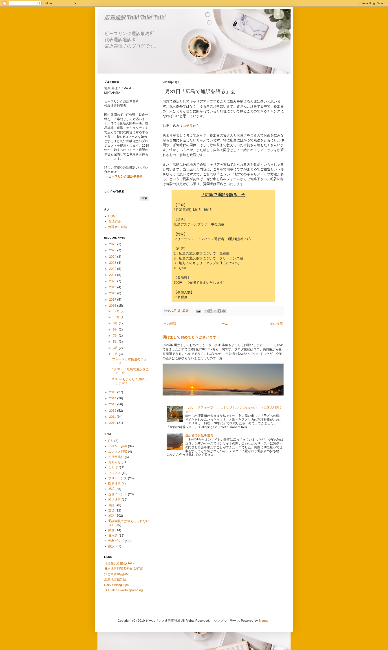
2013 (113, 404)
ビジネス (114, 473)
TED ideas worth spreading (123, 590)
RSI (110, 440)
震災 (111, 510)
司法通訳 (114, 499)
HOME (113, 216)
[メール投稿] (198, 310)
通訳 (111, 515)
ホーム (223, 323)
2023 (113, 262)
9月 (116, 323)
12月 (117, 311)
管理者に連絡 (117, 227)
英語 (111, 489)
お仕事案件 (116, 457)
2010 (113, 422)
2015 (113, 392)
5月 (116, 341)
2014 (113, 398)
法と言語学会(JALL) (118, 574)
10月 (117, 317)
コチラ (188, 125)
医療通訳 (114, 483)
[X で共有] (215, 311)
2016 (113, 305)
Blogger (264, 620)
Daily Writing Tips (116, 585)
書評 (111, 505)
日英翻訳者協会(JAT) (119, 563)
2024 (113, 256)
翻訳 (111, 546)
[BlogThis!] (210, 311)
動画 (111, 530)
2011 (113, 416)
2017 (113, 299)
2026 (113, 244)
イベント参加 (117, 446)
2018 (113, 293)
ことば (113, 467)
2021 (113, 275)
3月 (116, 348)
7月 (116, 335)
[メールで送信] (206, 311)
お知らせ (114, 462)
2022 (113, 268)
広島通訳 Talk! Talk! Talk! (134, 17)
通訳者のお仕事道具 (199, 435)
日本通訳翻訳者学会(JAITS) (123, 568)
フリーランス (117, 478)
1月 (116, 354)
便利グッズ (116, 541)
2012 (113, 410)
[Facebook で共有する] (219, 311)
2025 (113, 250)
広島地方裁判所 (115, 579)
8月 (116, 329)
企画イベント (117, 494)
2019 (113, 287)
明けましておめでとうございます (189, 337)
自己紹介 (114, 221)
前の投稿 (276, 323)
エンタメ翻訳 (117, 451)
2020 (113, 281)
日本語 (113, 535)
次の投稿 (170, 323)
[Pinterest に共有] (223, 311)
